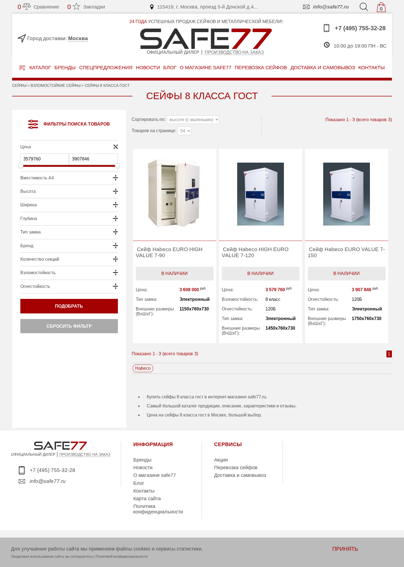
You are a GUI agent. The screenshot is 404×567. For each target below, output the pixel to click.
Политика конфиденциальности (158, 509)
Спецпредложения (105, 67)
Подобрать (69, 306)
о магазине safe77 (205, 67)
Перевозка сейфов (236, 467)
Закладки (86, 6)
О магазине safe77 (154, 475)
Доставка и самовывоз (240, 475)
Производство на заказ (234, 52)
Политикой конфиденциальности (122, 556)
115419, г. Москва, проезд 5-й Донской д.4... (207, 7)
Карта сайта (147, 498)
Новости (148, 67)
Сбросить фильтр (69, 326)
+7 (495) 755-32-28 (359, 28)
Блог (169, 67)
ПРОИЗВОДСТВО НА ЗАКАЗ (84, 454)
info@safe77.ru (331, 7)
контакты (371, 67)
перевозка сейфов (261, 67)
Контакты (143, 491)
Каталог (39, 67)
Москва (78, 38)
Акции (221, 460)
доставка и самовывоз (322, 67)
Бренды (65, 67)
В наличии (174, 273)
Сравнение (38, 6)
